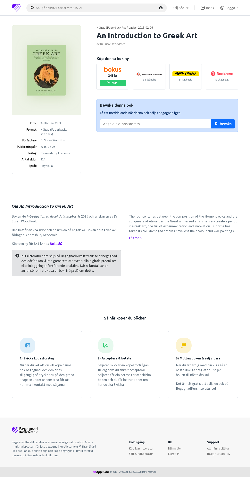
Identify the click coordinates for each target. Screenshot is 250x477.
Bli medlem (175, 448)
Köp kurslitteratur (141, 448)
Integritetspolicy (218, 454)
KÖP (114, 83)
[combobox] (96, 8)
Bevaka (225, 123)
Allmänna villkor (218, 448)
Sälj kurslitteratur (141, 454)
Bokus (54, 243)
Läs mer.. (135, 237)
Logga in (173, 454)
